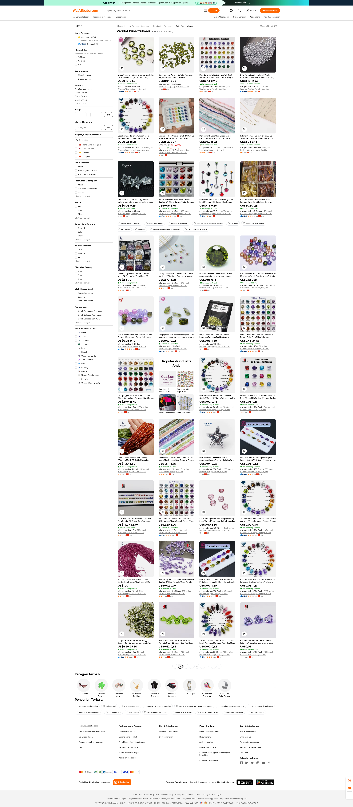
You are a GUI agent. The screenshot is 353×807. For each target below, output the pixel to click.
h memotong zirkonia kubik (262, 706)
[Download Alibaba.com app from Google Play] (265, 782)
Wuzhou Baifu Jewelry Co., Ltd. (212, 89)
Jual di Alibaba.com (248, 731)
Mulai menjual (245, 737)
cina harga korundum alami (90, 712)
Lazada (177, 794)
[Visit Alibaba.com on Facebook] (241, 763)
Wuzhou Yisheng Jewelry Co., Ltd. (213, 288)
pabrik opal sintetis (156, 223)
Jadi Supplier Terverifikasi (250, 747)
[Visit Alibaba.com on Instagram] (258, 763)
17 (213, 666)
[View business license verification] (201, 802)
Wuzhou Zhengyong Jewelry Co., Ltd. (256, 213)
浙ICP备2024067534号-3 (247, 803)
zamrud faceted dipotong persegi (210, 223)
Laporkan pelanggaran (208, 760)
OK (108, 115)
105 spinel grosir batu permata (232, 706)
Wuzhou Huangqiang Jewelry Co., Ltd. (175, 213)
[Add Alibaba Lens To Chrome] (122, 782)
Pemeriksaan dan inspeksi (130, 752)
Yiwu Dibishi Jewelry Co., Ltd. (211, 150)
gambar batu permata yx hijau (159, 706)
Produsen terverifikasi (168, 731)
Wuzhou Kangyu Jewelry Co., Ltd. (132, 288)
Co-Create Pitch (86, 737)
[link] (349, 780)
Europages (216, 794)
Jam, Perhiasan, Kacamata (138, 26)
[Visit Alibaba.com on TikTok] (269, 763)
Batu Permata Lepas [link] (184, 26)
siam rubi (141, 229)
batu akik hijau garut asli (209, 712)
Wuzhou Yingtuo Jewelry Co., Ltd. (254, 89)
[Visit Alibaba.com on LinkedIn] (246, 763)
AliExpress (137, 794)
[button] (205, 10)
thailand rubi (111, 706)
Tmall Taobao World (163, 794)
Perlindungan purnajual (128, 747)
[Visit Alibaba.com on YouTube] (263, 763)
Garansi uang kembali (128, 737)
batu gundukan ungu (131, 706)
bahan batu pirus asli (183, 712)
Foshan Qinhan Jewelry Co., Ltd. (253, 150)
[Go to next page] (218, 666)
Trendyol (206, 794)
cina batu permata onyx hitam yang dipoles (195, 706)
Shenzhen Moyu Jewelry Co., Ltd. (173, 285)
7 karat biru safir (115, 712)
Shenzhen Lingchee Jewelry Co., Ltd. (215, 213)
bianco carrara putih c (180, 223)
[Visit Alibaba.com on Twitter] (252, 763)
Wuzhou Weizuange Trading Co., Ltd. (133, 150)
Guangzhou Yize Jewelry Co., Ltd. (254, 288)
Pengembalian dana (207, 747)
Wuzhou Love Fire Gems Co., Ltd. (173, 153)
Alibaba (120, 26)
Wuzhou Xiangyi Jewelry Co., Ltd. (132, 213)
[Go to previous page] (174, 666)
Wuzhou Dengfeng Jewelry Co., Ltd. (174, 87)
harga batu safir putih (234, 712)
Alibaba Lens (94, 782)
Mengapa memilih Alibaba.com (92, 731)
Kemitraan (244, 752)
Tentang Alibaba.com (88, 726)
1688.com (148, 794)
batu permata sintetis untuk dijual (166, 229)
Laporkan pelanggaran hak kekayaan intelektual (214, 753)
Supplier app (181, 782)
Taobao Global (188, 794)
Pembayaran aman (127, 731)
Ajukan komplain (206, 742)
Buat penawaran (166, 737)
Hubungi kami (205, 737)
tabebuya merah (257, 712)
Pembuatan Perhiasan (162, 26)
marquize (234, 223)
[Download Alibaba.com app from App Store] (244, 782)
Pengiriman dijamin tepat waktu (132, 742)
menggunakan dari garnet (198, 229)
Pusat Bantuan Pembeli (209, 731)
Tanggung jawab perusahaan (91, 742)
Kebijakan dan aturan (128, 758)
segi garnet (125, 229)
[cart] (240, 11)
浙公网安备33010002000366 (221, 803)
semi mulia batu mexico (255, 223)
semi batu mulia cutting (88, 706)
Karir (80, 747)
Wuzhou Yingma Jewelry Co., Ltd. (132, 89)
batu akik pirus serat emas (157, 712)
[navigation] (94, 346)
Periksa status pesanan (249, 742)
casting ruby (134, 712)
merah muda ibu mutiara (131, 223)
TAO (198, 794)
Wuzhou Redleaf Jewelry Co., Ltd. (132, 346)
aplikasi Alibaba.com (224, 782)
